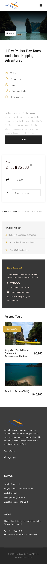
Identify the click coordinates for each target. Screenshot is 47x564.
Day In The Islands (10, 493)
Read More (23, 139)
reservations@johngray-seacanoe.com (22, 534)
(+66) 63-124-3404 (15, 531)
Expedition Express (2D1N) (17, 391)
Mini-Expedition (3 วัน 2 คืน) (14, 497)
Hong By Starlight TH (12, 484)
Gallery (11, 33)
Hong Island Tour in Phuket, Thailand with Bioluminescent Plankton (17, 353)
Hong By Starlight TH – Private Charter (18, 488)
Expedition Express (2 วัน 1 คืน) (16, 502)
